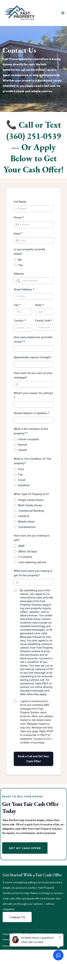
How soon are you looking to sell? (32, 538)
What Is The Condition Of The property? (32, 461)
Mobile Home (26, 521)
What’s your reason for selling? (33, 395)
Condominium (26, 526)
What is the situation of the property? (31, 431)
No (20, 259)
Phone (19, 217)
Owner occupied (28, 439)
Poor (21, 469)
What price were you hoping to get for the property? (33, 573)
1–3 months (25, 556)
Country (20, 320)
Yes (20, 265)
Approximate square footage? (32, 357)
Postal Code (44, 320)
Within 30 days (27, 551)
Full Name (20, 201)
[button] (62, 13)
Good (21, 479)
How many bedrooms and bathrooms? (33, 339)
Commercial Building (31, 510)
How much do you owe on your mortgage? (33, 375)
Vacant (22, 449)
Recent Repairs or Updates (31, 413)
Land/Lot (23, 516)
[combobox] (18, 224)
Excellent (23, 485)
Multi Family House (30, 505)
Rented (22, 444)
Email (18, 233)
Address (19, 273)
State (39, 304)
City (17, 304)
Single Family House (31, 499)
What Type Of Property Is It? (31, 494)
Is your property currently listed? (29, 251)
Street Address (24, 289)
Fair (20, 474)
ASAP (21, 545)
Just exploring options (32, 562)
